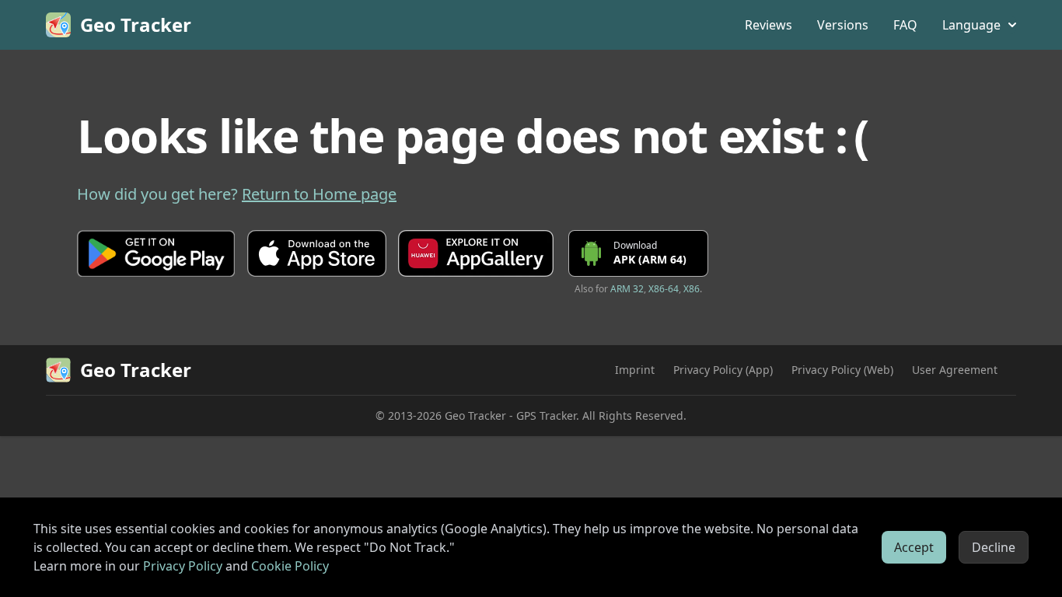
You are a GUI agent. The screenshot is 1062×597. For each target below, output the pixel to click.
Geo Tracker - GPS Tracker (510, 415)
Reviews (768, 24)
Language (971, 24)
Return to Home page (319, 193)
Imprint (635, 369)
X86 (691, 288)
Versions (842, 24)
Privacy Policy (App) (723, 369)
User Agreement (954, 369)
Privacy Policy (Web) (842, 369)
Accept (914, 547)
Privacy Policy (182, 565)
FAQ (905, 24)
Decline (993, 547)
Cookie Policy (290, 565)
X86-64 (663, 288)
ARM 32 (627, 288)
